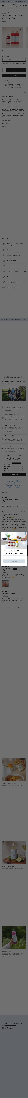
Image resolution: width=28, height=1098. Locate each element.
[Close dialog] (25, 533)
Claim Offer (14, 561)
